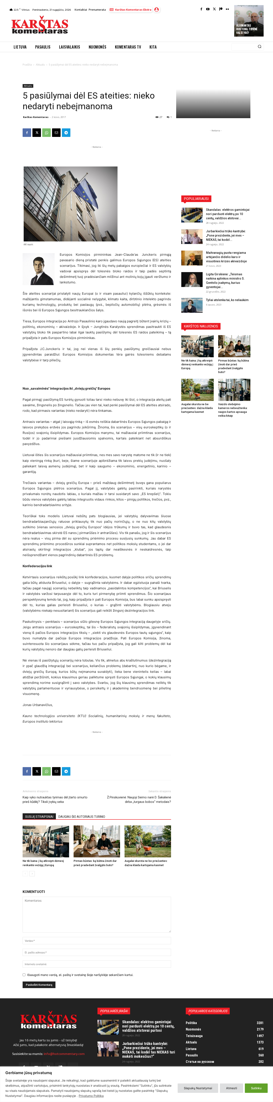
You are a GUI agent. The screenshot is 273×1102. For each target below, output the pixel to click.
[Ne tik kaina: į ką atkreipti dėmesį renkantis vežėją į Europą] (46, 841)
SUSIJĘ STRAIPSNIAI (39, 816)
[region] (136, 1084)
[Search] (260, 46)
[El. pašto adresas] (56, 132)
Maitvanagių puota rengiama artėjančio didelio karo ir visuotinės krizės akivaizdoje (226, 257)
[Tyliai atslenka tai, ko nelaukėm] (192, 305)
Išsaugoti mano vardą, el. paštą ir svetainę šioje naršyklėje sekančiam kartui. (80, 975)
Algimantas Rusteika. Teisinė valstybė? (246, 29)
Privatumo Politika (91, 1096)
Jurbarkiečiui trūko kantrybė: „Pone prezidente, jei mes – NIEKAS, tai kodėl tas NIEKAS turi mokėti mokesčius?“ (148, 1049)
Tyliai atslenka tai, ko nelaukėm (227, 300)
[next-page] (32, 873)
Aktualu (40, 64)
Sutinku (256, 1088)
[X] (36, 132)
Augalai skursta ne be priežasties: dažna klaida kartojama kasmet (197, 408)
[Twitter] (214, 9)
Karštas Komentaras (35, 117)
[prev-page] (25, 873)
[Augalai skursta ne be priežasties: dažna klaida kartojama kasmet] (148, 841)
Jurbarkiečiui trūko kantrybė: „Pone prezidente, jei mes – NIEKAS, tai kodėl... (226, 235)
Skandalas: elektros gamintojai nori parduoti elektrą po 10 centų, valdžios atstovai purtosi (148, 1026)
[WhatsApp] (46, 132)
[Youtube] (207, 9)
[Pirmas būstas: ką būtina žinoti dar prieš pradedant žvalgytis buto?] (97, 841)
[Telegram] (66, 132)
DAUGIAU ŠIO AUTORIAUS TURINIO (81, 816)
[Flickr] (227, 9)
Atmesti (231, 1088)
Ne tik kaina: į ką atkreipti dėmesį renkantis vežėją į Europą (197, 364)
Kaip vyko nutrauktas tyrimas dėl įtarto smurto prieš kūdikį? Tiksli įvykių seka (55, 799)
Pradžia (27, 64)
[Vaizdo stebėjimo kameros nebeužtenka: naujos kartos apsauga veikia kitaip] (234, 390)
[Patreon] (220, 9)
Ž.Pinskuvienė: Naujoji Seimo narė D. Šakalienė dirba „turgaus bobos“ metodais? (139, 799)
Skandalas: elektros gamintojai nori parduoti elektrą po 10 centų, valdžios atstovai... (228, 214)
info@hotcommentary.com (64, 1054)
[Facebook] (201, 9)
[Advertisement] (151, 26)
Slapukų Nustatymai (198, 1088)
